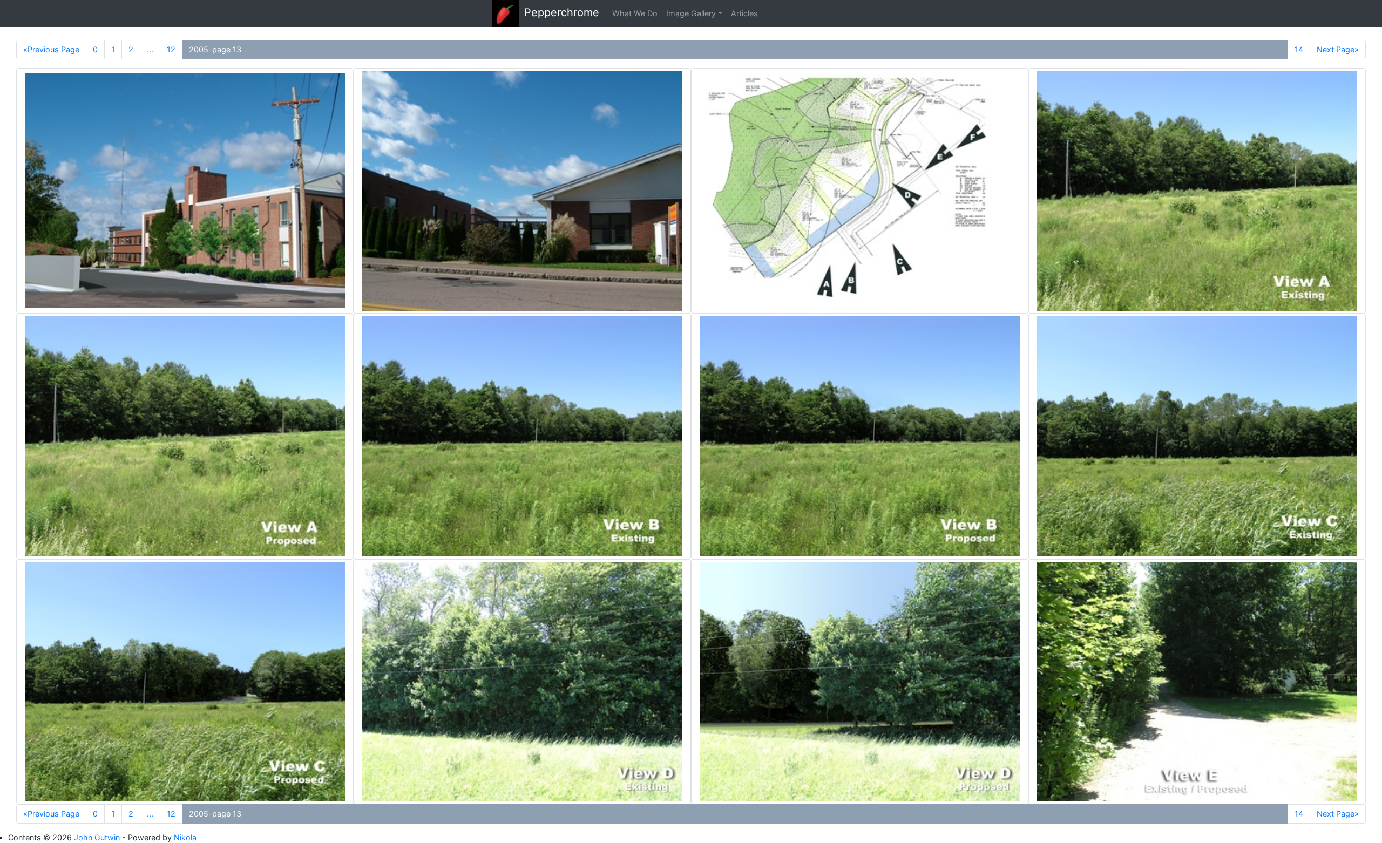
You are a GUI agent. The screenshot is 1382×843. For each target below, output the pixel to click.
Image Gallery (691, 13)
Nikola (185, 837)
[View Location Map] (859, 191)
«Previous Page (51, 49)
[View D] (522, 682)
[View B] (522, 436)
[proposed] (185, 191)
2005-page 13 (215, 49)
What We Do (635, 13)
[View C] (1197, 436)
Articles (744, 13)
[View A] (1197, 191)
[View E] (1197, 682)
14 (1299, 49)
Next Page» (1338, 49)
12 (171, 49)
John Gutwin (97, 837)
